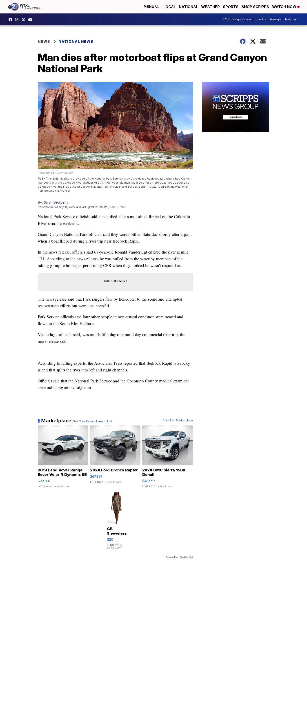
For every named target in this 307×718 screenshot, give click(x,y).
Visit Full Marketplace (178, 420)
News (44, 41)
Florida (261, 19)
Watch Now (284, 6)
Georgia (275, 19)
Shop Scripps (255, 6)
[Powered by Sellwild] (186, 557)
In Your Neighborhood (237, 19)
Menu (149, 7)
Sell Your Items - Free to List (92, 421)
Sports (230, 6)
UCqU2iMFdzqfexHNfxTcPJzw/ (31, 20)
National (188, 6)
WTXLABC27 (11, 20)
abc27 (24, 20)
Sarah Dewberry (56, 202)
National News (75, 41)
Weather (210, 6)
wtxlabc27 (18, 20)
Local (169, 6)
